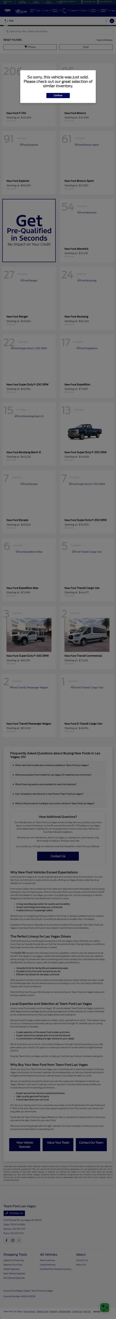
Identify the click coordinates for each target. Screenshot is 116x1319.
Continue (58, 95)
